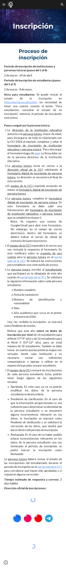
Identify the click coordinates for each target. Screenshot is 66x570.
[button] (4, 4)
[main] (33, 26)
